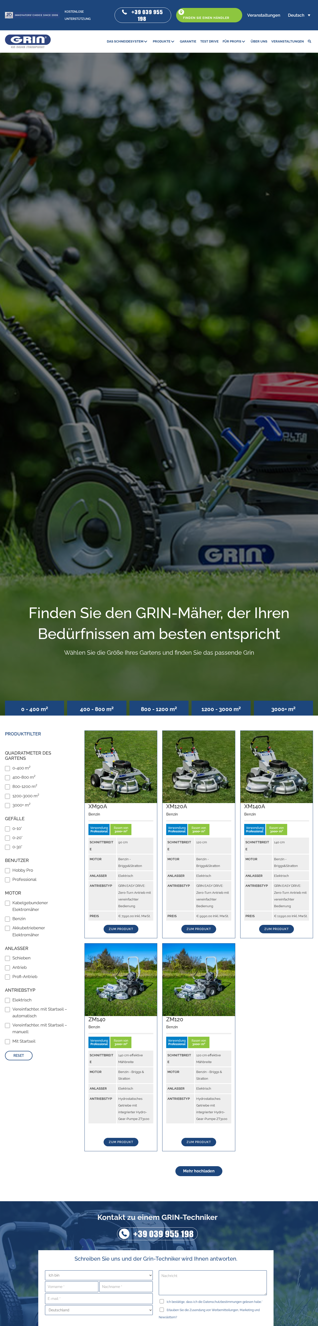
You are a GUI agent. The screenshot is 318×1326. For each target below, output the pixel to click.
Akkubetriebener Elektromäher (28, 931)
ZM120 (174, 1019)
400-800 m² (24, 777)
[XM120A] (198, 766)
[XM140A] (276, 766)
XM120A (176, 806)
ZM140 (97, 1019)
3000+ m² (21, 805)
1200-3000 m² (25, 795)
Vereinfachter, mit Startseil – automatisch (39, 1012)
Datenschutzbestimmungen (222, 1302)
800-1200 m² (24, 786)
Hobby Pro (22, 870)
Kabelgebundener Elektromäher (30, 906)
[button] (143, 15)
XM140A (254, 806)
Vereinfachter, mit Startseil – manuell (39, 1028)
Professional (24, 879)
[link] (128, 41)
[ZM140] (121, 979)
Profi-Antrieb (24, 976)
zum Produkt (121, 929)
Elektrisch (22, 999)
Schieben (21, 957)
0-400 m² (21, 768)
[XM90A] (121, 766)
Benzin (19, 918)
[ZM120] (198, 979)
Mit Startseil (24, 1041)
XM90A (97, 806)
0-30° (17, 846)
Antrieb (19, 967)
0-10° (17, 828)
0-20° (17, 837)
